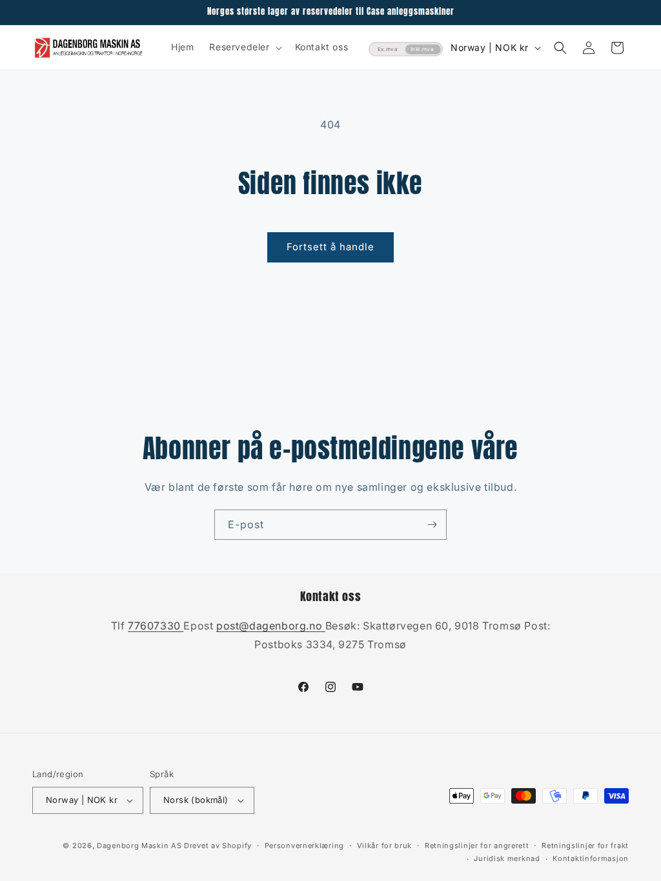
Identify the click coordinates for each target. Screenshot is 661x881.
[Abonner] (432, 525)
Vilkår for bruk (384, 845)
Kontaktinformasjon (591, 858)
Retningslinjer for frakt (585, 845)
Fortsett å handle (330, 247)
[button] (244, 47)
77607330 (155, 625)
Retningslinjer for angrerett (477, 845)
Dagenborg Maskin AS (139, 845)
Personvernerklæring (304, 845)
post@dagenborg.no (270, 625)
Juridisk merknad (507, 858)
